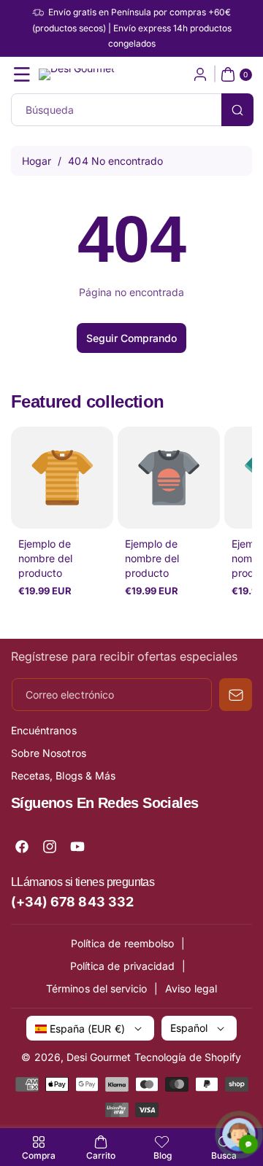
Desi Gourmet (99, 1057)
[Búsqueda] (237, 109)
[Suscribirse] (235, 694)
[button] (22, 74)
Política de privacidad (122, 966)
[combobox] (131, 109)
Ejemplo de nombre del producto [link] (45, 557)
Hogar (36, 161)
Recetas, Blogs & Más (63, 775)
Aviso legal (191, 988)
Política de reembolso (122, 943)
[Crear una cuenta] (200, 74)
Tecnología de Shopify (188, 1057)
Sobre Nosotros (48, 753)
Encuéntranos (44, 730)
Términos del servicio (96, 988)
